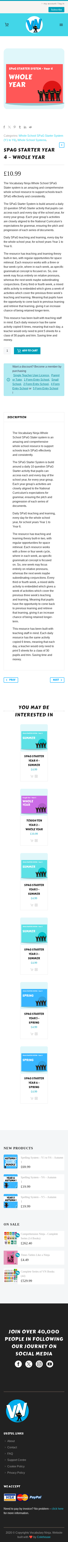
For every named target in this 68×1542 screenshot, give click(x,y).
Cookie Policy (16, 1466)
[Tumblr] (19, 127)
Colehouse (44, 1537)
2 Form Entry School (36, 384)
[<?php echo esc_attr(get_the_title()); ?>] (36, 776)
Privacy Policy (16, 1472)
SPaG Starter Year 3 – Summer (34, 954)
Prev (12, 680)
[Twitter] (9, 127)
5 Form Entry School (45, 388)
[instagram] (39, 1364)
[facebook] (18, 1364)
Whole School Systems (31, 140)
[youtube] (49, 1364)
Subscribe (56, 9)
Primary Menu (61, 24)
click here (57, 1508)
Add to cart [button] (32, 776)
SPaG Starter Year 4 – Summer (34, 760)
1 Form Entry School (36, 379)
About (11, 1441)
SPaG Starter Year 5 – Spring (34, 1018)
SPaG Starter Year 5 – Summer (34, 889)
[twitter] (28, 1364)
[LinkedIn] (25, 127)
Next (56, 680)
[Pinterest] (14, 127)
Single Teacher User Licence (31, 375)
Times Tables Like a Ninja (35, 1254)
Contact (12, 1447)
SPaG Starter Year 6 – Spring (34, 1082)
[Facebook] (4, 127)
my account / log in (54, 3)
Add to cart (29, 351)
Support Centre (16, 1459)
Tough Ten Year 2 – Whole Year (34, 825)
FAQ (10, 1453)
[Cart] (7, 25)
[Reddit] (30, 127)
